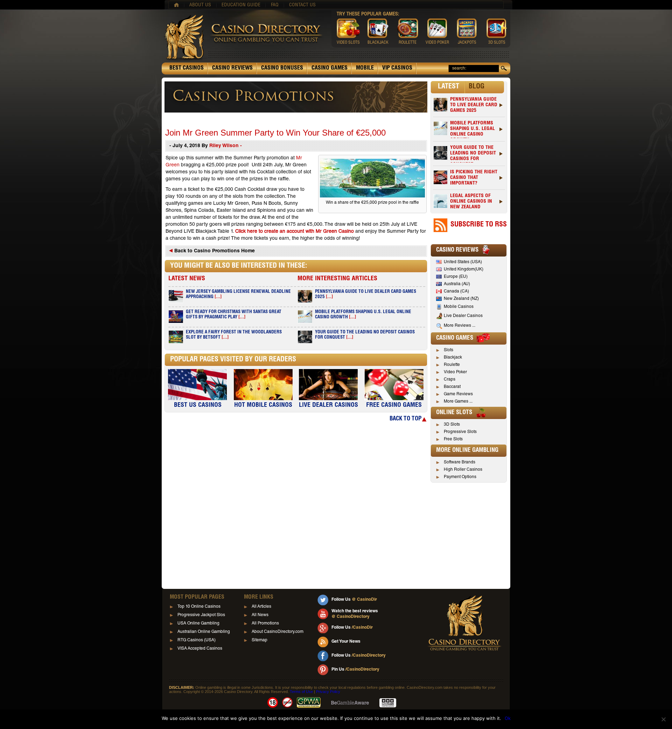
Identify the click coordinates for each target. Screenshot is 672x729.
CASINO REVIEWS (232, 68)
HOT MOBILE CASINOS (263, 405)
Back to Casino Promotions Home (214, 251)
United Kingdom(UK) (463, 269)
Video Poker (455, 372)
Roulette (452, 365)
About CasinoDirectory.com (277, 632)
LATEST (448, 87)
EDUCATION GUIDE (241, 5)
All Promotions (265, 623)
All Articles (261, 607)
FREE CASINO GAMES (394, 405)
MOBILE (365, 68)
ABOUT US (200, 5)
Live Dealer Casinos (463, 316)
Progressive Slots (460, 432)
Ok (508, 718)
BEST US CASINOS (198, 405)
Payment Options (460, 477)
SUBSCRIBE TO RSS (478, 225)
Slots (448, 350)
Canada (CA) (456, 291)
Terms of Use (301, 692)
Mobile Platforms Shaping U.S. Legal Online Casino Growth (472, 129)
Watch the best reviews (354, 614)
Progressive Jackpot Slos (201, 615)
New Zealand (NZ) (461, 299)
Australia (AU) (457, 284)
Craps (449, 379)
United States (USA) (463, 262)
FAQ (275, 5)
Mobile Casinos (459, 307)
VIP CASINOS (397, 68)
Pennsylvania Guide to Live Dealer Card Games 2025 (473, 105)
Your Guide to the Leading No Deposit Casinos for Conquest (473, 154)
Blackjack (453, 357)
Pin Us (355, 669)
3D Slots (452, 425)
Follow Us (354, 600)
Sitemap (259, 640)
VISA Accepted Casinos (199, 649)
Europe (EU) (456, 277)
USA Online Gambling (198, 623)
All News (260, 615)
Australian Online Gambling (203, 632)
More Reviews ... (459, 326)
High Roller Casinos (463, 470)
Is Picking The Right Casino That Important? (473, 178)
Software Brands (459, 462)
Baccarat (452, 387)
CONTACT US (302, 5)
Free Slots (453, 439)
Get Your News (345, 642)
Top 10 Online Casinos (198, 607)
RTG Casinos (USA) (196, 640)
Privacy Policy (328, 692)
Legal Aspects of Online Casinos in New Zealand (471, 202)
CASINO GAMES (330, 68)
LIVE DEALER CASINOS (328, 405)
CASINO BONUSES (282, 68)
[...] (218, 297)
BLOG (476, 87)
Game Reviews (458, 394)
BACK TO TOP (405, 419)
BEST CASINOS (186, 68)
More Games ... (458, 401)
